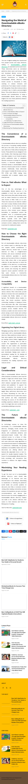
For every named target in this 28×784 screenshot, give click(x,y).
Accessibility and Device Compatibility (12, 118)
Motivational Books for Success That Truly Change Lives (13, 587)
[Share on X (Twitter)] (10, 33)
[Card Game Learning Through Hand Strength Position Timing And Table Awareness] (6, 633)
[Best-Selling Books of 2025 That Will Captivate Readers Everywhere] (14, 601)
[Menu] (3, 4)
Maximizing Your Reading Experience (14, 128)
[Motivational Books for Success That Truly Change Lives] (14, 575)
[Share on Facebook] (8, 33)
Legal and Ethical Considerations (13, 122)
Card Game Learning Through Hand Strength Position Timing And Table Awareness (19, 633)
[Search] (25, 4)
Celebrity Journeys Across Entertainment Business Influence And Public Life (18, 657)
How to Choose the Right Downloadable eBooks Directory (13, 114)
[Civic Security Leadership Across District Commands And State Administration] (6, 645)
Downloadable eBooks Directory (10, 512)
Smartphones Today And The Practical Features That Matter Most (19, 668)
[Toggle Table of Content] (23, 105)
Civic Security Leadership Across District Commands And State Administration (19, 645)
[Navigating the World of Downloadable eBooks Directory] (14, 49)
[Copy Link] (15, 33)
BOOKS (3, 16)
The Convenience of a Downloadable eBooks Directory (13, 109)
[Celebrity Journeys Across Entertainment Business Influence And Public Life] (6, 657)
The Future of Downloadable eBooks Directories (14, 125)
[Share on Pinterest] (13, 33)
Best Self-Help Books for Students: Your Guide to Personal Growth (13, 561)
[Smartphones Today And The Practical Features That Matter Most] (6, 669)
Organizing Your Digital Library (13, 120)
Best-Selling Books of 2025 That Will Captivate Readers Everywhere (13, 613)
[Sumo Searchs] (15, 4)
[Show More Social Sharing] (18, 33)
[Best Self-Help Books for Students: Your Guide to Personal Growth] (14, 549)
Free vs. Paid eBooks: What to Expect (14, 111)
